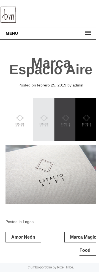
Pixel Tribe (65, 267)
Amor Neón (23, 237)
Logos (28, 221)
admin (78, 85)
